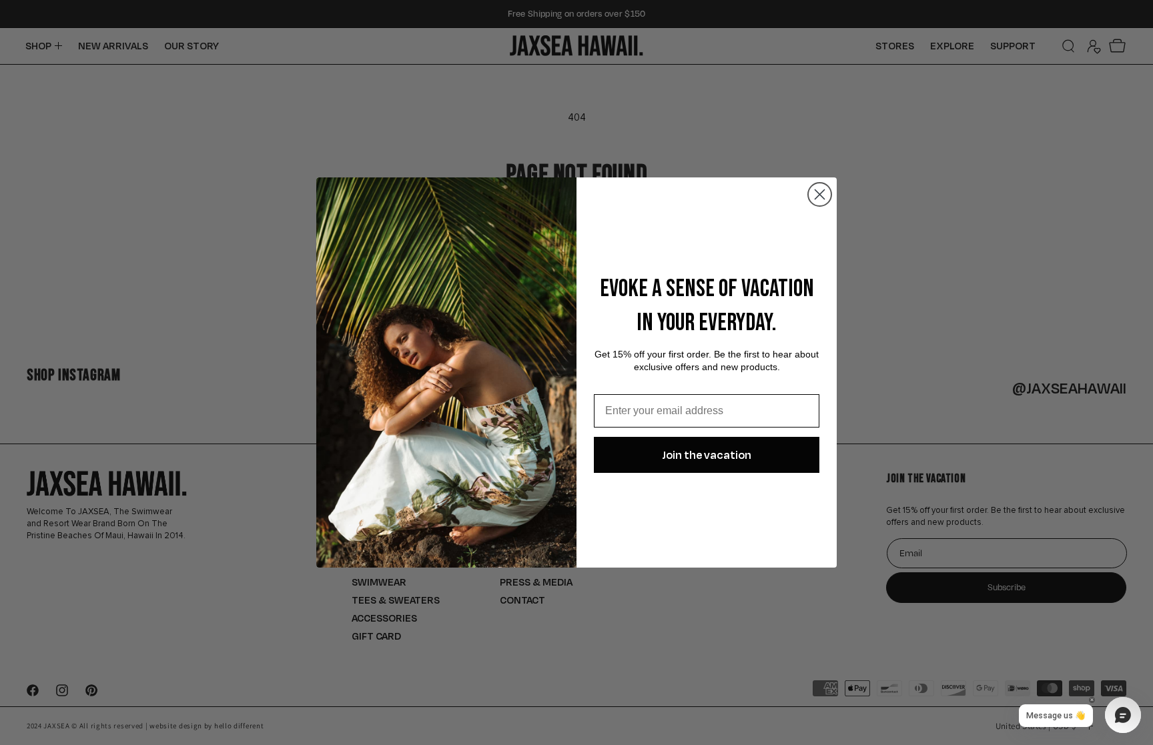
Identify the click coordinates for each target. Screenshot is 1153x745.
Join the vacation (706, 454)
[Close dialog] (819, 194)
